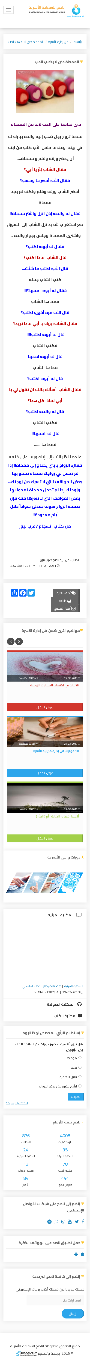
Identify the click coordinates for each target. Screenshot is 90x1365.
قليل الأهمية (68, 1077)
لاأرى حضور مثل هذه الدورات (58, 1086)
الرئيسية (78, 42)
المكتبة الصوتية (61, 1004)
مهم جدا (71, 1058)
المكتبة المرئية (61, 914)
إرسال (72, 1314)
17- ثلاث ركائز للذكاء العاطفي (41, 986)
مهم (74, 1068)
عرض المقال (44, 707)
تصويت (75, 1097)
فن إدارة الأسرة (58, 42)
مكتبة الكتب (65, 1015)
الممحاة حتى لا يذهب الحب (26, 42)
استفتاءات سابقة (17, 1103)
